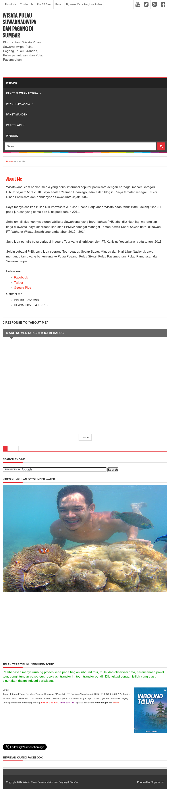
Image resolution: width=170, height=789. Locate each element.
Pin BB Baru (44, 4)
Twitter (18, 282)
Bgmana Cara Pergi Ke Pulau (84, 4)
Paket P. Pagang (18, 104)
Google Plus (22, 287)
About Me (10, 4)
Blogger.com (157, 782)
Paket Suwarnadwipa (22, 93)
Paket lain (14, 125)
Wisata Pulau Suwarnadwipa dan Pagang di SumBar (19, 25)
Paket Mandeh (16, 114)
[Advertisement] (107, 43)
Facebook (21, 277)
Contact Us (26, 4)
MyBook (12, 135)
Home (12, 82)
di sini (116, 702)
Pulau (58, 4)
